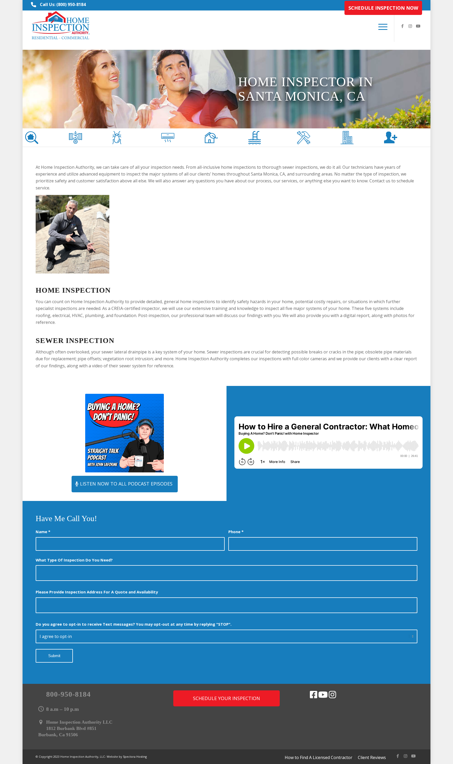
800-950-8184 (68, 694)
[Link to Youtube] (418, 26)
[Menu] (381, 26)
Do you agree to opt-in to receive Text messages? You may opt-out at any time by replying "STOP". (133, 624)
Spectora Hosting (135, 756)
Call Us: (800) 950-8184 (63, 4)
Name (43, 531)
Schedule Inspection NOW (383, 8)
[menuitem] (382, 8)
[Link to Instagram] (410, 26)
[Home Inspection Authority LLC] (61, 26)
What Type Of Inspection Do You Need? (74, 560)
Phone (236, 531)
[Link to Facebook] (402, 26)
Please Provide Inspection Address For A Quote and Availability (97, 591)
